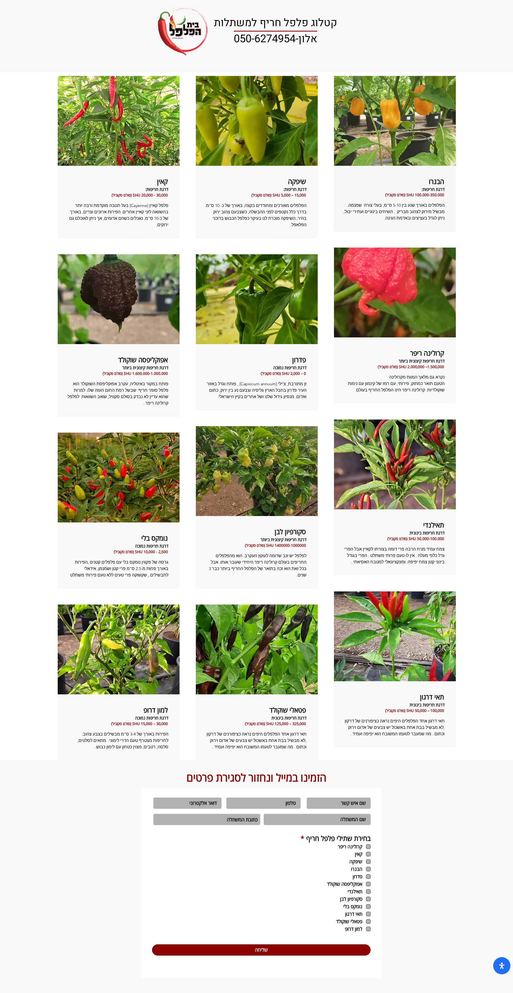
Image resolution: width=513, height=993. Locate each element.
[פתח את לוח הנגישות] (501, 965)
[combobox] (206, 819)
